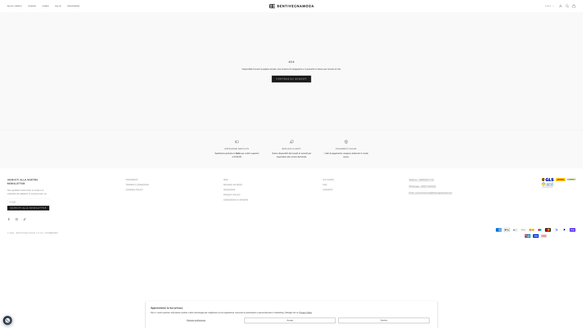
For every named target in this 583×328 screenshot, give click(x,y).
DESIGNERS (73, 6)
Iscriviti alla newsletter (28, 208)
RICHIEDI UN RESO (232, 184)
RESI (225, 179)
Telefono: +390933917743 (421, 179)
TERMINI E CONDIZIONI (137, 184)
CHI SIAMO (328, 179)
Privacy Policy (305, 312)
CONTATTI (328, 189)
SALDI (58, 6)
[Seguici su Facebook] (8, 219)
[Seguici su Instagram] (16, 219)
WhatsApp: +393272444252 (422, 186)
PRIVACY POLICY (231, 194)
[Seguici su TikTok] (24, 219)
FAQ (325, 184)
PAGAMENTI (132, 179)
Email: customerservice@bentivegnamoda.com (430, 192)
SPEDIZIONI (229, 189)
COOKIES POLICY (134, 189)
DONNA (32, 6)
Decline (383, 320)
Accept (290, 320)
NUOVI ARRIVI (14, 6)
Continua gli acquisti (291, 79)
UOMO (45, 6)
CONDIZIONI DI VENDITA (235, 199)
